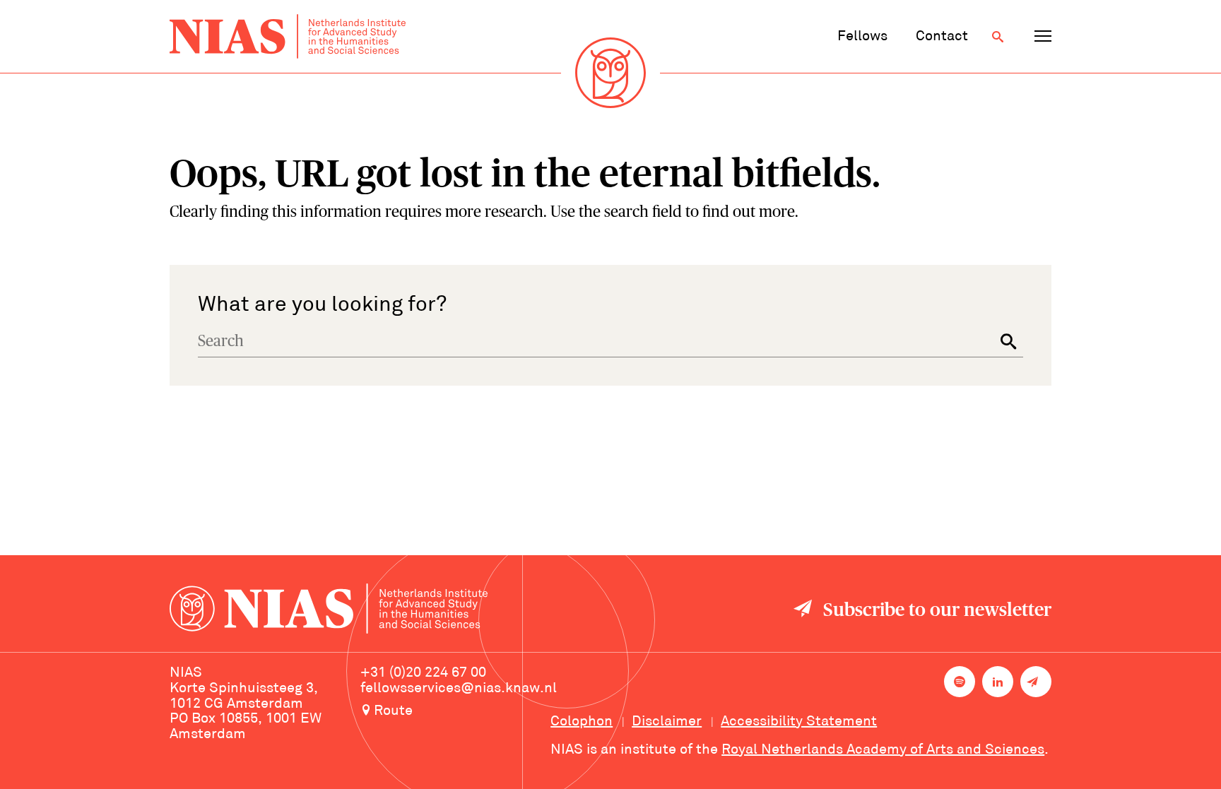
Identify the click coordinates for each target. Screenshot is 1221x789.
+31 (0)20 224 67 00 (423, 673)
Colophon (581, 722)
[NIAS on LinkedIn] (997, 681)
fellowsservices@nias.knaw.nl (458, 689)
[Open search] (997, 36)
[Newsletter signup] (1035, 681)
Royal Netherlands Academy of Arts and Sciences (882, 750)
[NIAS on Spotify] (959, 681)
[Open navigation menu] (1042, 36)
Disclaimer (667, 722)
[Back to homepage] (288, 36)
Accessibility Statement (799, 722)
